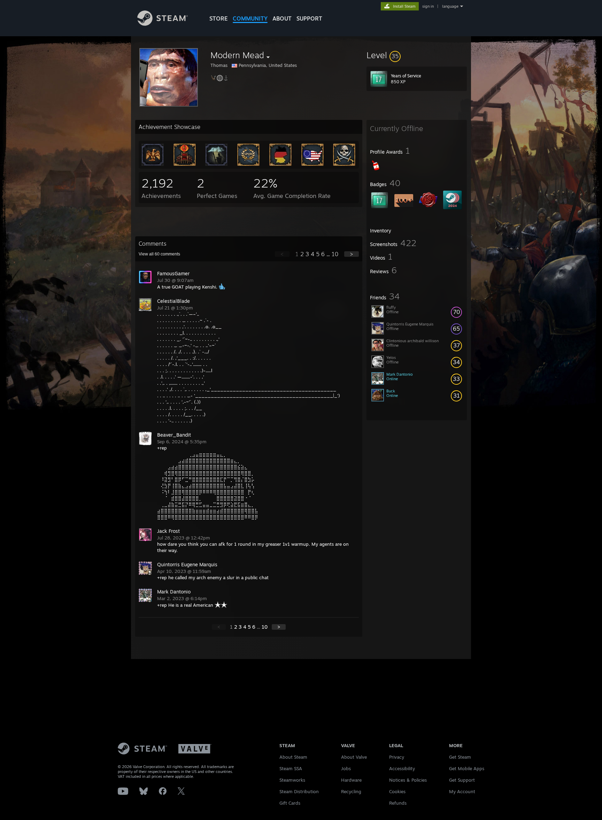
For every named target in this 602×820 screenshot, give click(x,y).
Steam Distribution (299, 791)
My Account (462, 791)
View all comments (159, 254)
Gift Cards (289, 803)
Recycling (351, 791)
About (282, 18)
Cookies (397, 791)
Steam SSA (290, 768)
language (450, 6)
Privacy (396, 757)
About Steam (293, 757)
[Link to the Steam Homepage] (162, 24)
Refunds (398, 803)
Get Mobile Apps (466, 768)
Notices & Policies (408, 780)
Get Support (462, 780)
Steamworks (292, 780)
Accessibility (402, 768)
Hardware (351, 780)
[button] (416, 55)
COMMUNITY (250, 18)
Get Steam (460, 757)
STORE (218, 18)
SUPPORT (309, 18)
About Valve (354, 757)
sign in (428, 6)
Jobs (346, 768)
